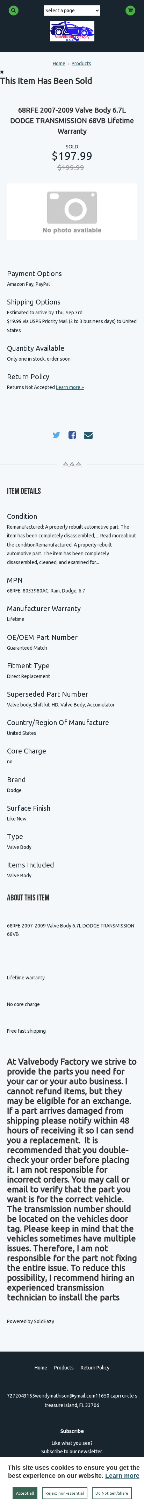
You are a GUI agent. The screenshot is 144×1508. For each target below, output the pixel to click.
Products (81, 63)
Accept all (25, 1493)
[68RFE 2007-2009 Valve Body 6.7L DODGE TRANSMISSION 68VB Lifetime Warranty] (72, 211)
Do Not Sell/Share (111, 1493)
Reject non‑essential (64, 1493)
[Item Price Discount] (86, 169)
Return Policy (95, 1367)
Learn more (122, 1475)
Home (59, 63)
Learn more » (70, 387)
